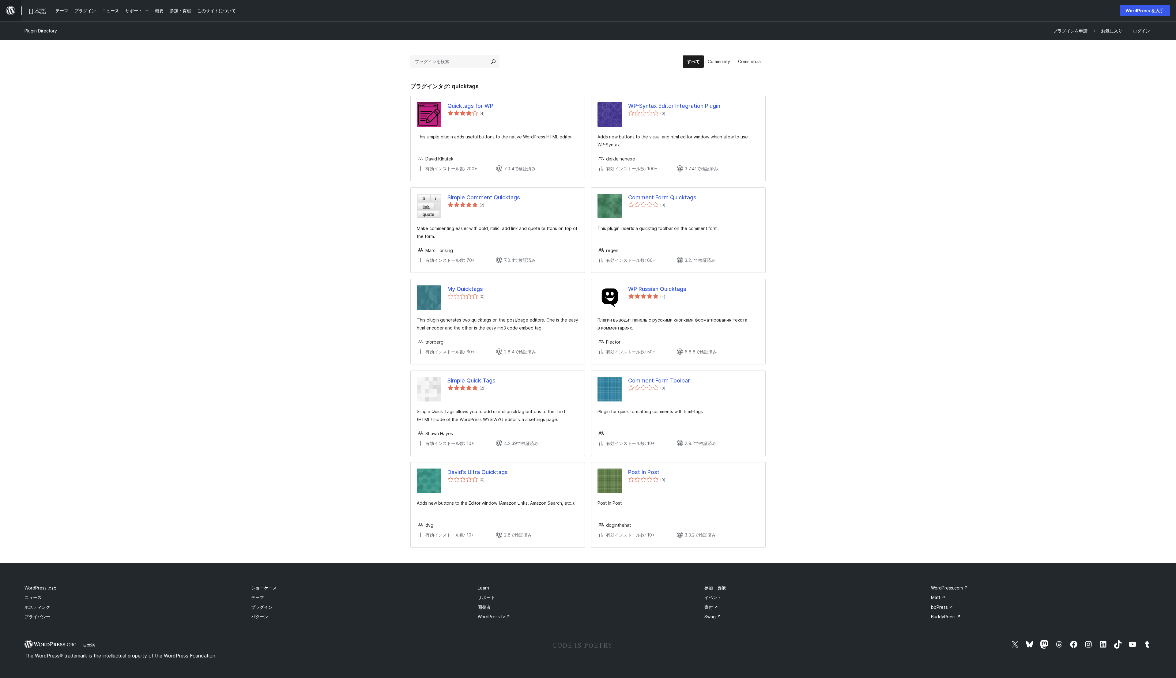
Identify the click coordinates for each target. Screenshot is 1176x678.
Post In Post (643, 472)
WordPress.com (949, 587)
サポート (486, 597)
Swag (712, 616)
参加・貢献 (715, 587)
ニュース (33, 597)
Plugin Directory (40, 30)
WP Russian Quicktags (657, 289)
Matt (938, 597)
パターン (259, 616)
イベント (713, 597)
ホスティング (37, 607)
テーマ (257, 597)
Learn (483, 587)
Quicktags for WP (470, 106)
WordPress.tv (494, 616)
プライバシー (37, 616)
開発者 (484, 607)
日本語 (89, 645)
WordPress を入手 (1144, 10)
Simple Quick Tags (471, 380)
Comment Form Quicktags (662, 197)
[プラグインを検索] (493, 61)
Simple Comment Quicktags (483, 197)
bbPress (942, 607)
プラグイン (262, 607)
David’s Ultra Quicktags (477, 472)
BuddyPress (946, 616)
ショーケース (264, 587)
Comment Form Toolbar (659, 380)
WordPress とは (40, 587)
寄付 (711, 607)
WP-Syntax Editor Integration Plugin (674, 106)
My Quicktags (465, 289)
